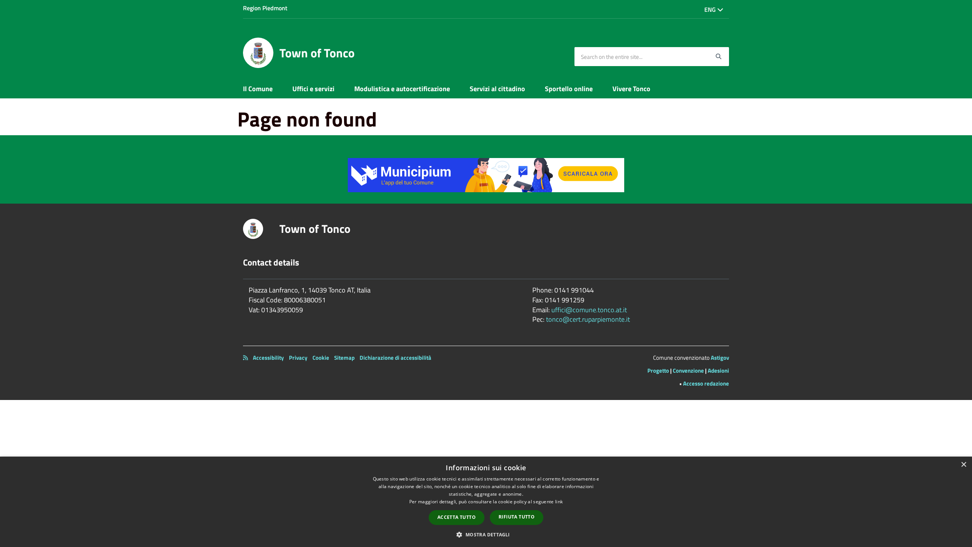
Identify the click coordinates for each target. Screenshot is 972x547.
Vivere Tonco (631, 89)
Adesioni (718, 370)
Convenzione (688, 370)
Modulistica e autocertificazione (402, 89)
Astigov (720, 357)
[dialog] (486, 502)
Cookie (320, 358)
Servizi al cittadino (497, 89)
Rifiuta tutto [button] (517, 517)
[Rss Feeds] (245, 358)
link (559, 501)
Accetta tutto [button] (456, 517)
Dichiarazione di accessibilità (395, 358)
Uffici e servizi (313, 89)
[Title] (486, 174)
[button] (486, 534)
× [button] (963, 465)
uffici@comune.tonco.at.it (589, 310)
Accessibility (268, 358)
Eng (710, 9)
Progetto (658, 370)
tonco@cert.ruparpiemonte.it (588, 319)
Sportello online (569, 89)
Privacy (298, 358)
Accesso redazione (706, 383)
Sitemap (344, 358)
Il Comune (258, 89)
